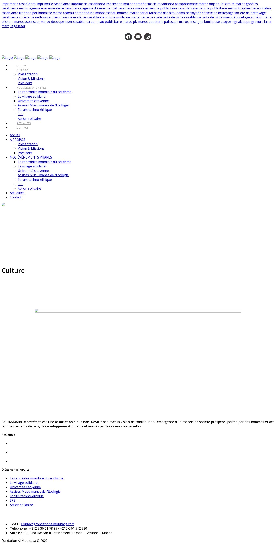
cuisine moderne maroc (122, 17)
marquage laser (13, 26)
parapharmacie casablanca (154, 4)
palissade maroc (176, 21)
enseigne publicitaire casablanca (170, 8)
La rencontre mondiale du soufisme (36, 478)
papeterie (156, 21)
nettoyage (193, 12)
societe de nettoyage (218, 12)
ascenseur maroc (37, 21)
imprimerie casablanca (19, 4)
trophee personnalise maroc (40, 12)
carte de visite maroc (217, 17)
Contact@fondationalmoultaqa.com (47, 524)
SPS (12, 500)
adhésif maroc (261, 17)
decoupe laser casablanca (70, 21)
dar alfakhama (174, 12)
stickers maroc (13, 21)
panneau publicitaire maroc (111, 21)
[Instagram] (147, 36)
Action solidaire (21, 505)
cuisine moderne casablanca (83, 17)
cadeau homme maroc (122, 12)
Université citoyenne (25, 487)
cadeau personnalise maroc (84, 12)
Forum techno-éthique (27, 496)
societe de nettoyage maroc (40, 17)
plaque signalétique (235, 21)
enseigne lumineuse (204, 21)
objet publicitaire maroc (227, 4)
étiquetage (242, 17)
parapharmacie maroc (191, 4)
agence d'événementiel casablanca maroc (113, 8)
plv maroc (140, 21)
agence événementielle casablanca (55, 8)
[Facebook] (128, 36)
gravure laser (261, 21)
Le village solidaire (24, 482)
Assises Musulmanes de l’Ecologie (35, 491)
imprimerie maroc (119, 4)
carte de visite (151, 17)
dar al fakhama (151, 12)
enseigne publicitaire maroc (216, 8)
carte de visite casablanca (182, 17)
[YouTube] (138, 36)
